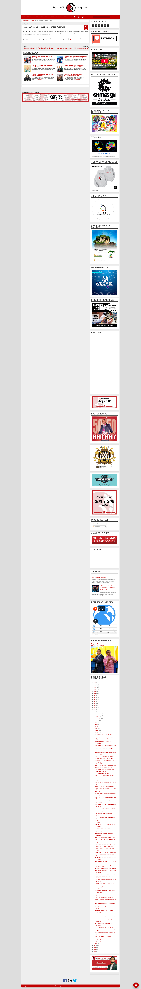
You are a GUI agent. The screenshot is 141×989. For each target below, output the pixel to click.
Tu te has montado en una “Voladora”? (105, 914)
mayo (96, 726)
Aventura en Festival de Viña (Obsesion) (105, 756)
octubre (97, 717)
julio (96, 722)
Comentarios (97, 526)
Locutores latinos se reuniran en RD (104, 842)
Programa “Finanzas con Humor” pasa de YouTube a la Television (102, 644)
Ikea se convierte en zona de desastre (105, 786)
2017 (95, 699)
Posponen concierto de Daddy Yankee (105, 874)
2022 (95, 690)
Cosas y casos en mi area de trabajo (104, 748)
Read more (39, 62)
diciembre (98, 713)
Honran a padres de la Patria (102, 828)
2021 (95, 691)
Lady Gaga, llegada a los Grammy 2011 (105, 837)
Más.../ (71, 39)
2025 (95, 684)
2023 (95, 687)
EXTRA (24, 17)
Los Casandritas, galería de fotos (103, 767)
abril (96, 728)
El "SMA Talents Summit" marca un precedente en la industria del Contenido (108, 587)
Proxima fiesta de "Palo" (101, 771)
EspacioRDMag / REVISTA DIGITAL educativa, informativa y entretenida (49, 986)
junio (96, 724)
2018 (95, 697)
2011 (95, 711)
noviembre (98, 715)
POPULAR (29, 17)
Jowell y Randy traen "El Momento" (103, 750)
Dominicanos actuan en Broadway (104, 897)
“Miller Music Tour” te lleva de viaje (104, 918)
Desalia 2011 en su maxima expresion (104, 769)
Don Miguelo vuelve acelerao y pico (104, 846)
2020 (95, 693)
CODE (117, 986)
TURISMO (65, 17)
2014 (95, 705)
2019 (95, 695)
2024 (95, 686)
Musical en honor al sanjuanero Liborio (105, 760)
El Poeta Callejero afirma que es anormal (105, 791)
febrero (97, 732)
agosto (97, 720)
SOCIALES (58, 17)
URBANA (36, 17)
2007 (95, 951)
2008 (95, 949)
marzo (97, 730)
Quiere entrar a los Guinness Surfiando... (105, 808)
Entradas (96, 523)
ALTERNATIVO (43, 17)
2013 (95, 707)
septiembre (98, 718)
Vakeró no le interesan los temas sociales (106, 852)
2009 (95, 947)
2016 (95, 701)
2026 (95, 682)
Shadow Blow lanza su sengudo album (105, 844)
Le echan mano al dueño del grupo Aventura (44, 27)
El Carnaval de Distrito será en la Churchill (105, 868)
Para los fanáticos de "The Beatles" (104, 927)
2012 (95, 709)
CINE (70, 17)
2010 (95, 945)
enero (96, 943)
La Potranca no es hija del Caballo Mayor (105, 916)
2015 (95, 703)
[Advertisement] (104, 364)
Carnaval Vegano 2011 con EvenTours (104, 758)
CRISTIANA (51, 17)
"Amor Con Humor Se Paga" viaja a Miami (105, 765)
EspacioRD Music (95, 634)
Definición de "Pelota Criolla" (102, 773)
